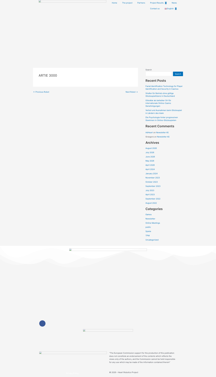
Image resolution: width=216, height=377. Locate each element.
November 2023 (153, 177)
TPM (148, 235)
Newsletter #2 (162, 132)
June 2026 (150, 156)
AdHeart (149, 132)
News (174, 3)
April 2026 (150, 165)
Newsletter (150, 219)
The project (127, 3)
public (148, 227)
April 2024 (150, 169)
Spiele (148, 231)
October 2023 (152, 182)
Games (149, 214)
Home (114, 3)
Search (149, 70)
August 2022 (151, 203)
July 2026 (150, 152)
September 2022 (153, 199)
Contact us (155, 8)
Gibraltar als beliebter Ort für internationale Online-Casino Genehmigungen (158, 103)
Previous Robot (41, 92)
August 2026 (151, 148)
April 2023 (150, 194)
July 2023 (150, 190)
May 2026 (150, 161)
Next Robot (132, 92)
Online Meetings (153, 223)
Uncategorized (152, 240)
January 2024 (152, 173)
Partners (141, 3)
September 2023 (153, 186)
